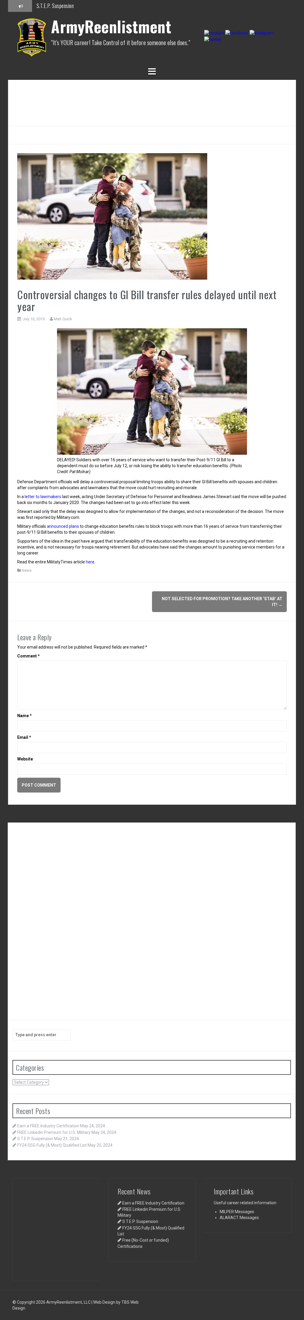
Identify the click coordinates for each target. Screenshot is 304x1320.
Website (25, 759)
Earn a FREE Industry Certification (70, 5)
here (90, 562)
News (26, 570)
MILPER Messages (237, 1211)
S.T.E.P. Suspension (35, 1138)
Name (24, 715)
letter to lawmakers (43, 496)
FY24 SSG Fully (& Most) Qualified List (52, 1145)
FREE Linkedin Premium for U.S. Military (54, 1132)
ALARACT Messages (239, 1217)
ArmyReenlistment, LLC (68, 1302)
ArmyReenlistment (111, 26)
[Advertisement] (152, 102)
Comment (28, 656)
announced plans (63, 526)
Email (24, 737)
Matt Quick (63, 319)
